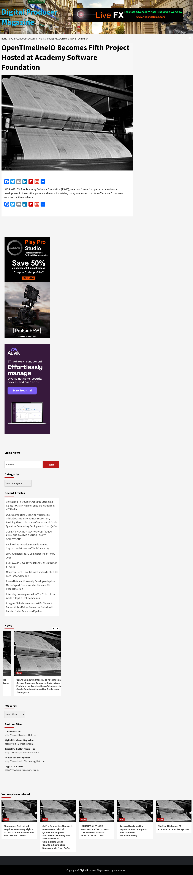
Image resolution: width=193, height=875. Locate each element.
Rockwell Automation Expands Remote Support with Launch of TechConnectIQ (27, 546)
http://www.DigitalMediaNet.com (22, 752)
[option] (32, 665)
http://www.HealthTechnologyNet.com (25, 761)
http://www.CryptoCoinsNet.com (22, 769)
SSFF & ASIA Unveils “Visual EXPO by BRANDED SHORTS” (31, 564)
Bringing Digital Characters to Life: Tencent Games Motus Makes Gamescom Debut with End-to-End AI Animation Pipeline (29, 607)
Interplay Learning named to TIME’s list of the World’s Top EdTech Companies (30, 596)
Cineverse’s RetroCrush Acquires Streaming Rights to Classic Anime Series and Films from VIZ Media (30, 505)
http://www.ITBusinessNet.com (21, 735)
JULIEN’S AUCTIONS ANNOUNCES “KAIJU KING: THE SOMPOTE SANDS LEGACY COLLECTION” (29, 535)
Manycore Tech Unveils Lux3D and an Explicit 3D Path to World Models (32, 574)
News (9, 673)
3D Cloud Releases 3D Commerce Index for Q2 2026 (30, 555)
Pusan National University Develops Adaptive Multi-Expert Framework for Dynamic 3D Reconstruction (30, 585)
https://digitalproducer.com (19, 743)
